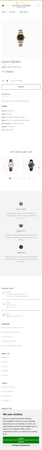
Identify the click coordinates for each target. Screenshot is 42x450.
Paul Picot (10, 71)
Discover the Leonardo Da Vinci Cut (14, 327)
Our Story (6, 362)
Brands (5, 375)
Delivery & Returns (8, 391)
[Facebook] (3, 80)
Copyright (6, 400)
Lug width (4, 126)
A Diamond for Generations (11, 332)
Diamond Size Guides (9, 341)
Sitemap (5, 357)
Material (4, 120)
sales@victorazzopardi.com (14, 316)
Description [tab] (6, 94)
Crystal (3, 117)
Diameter (4, 111)
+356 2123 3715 (11, 307)
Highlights (6, 371)
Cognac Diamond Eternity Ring (12, 345)
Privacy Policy (7, 396)
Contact (5, 366)
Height (3, 114)
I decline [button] (21, 442)
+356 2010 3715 (11, 305)
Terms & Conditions (9, 387)
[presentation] (4, 167)
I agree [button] (21, 438)
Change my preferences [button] (21, 445)
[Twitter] (7, 80)
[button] (7, 6)
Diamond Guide (8, 336)
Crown (3, 130)
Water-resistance (6, 123)
